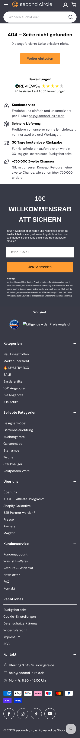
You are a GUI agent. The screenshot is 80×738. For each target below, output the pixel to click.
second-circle (26, 730)
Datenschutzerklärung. (62, 296)
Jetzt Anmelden (40, 267)
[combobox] (40, 17)
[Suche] (70, 17)
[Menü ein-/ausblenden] (6, 4)
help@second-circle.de (46, 116)
